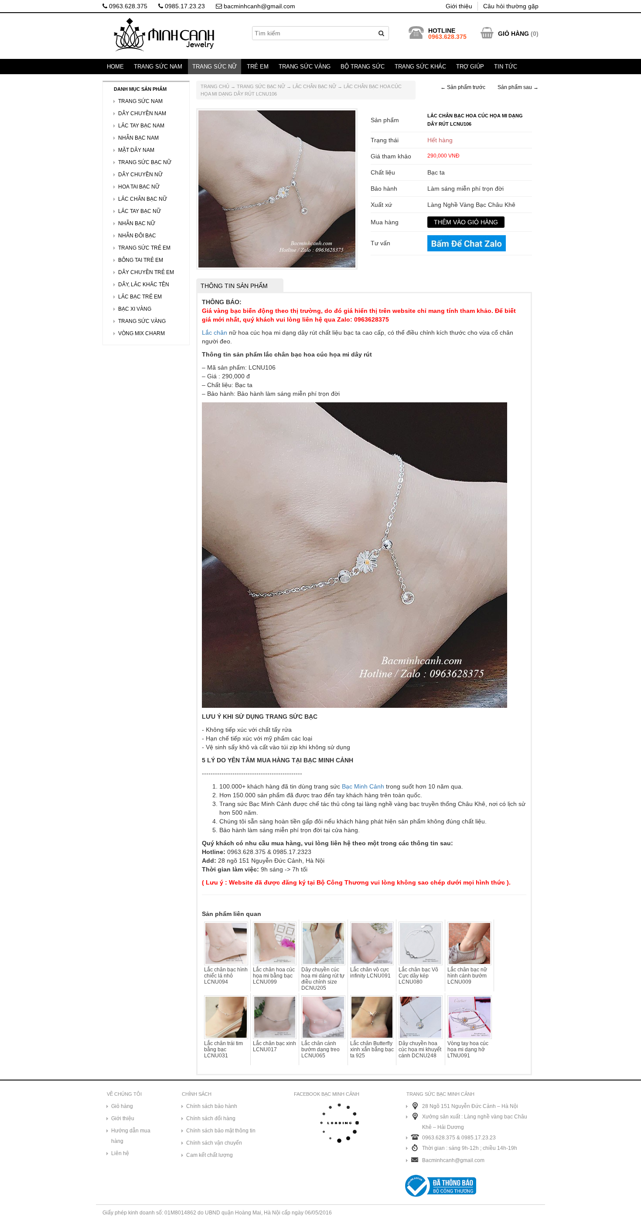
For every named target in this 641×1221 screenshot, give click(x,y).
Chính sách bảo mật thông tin (221, 1131)
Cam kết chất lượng (209, 1155)
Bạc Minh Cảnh (363, 786)
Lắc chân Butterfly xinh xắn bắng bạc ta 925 (372, 1049)
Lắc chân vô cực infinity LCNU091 (370, 973)
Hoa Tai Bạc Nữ (139, 187)
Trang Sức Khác (420, 66)
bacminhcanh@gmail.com (258, 6)
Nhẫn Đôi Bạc (137, 236)
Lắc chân (214, 332)
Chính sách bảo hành (211, 1106)
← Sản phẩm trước (462, 87)
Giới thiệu (459, 6)
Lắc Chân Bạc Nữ (314, 86)
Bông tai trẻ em (140, 260)
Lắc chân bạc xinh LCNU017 (274, 1046)
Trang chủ (215, 86)
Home (115, 66)
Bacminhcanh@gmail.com (453, 1160)
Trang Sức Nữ (214, 66)
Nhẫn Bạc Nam (138, 138)
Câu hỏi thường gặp (511, 6)
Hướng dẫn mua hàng (130, 1136)
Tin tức (505, 66)
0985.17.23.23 (184, 6)
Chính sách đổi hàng (210, 1118)
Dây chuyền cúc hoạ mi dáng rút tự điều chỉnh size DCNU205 (322, 979)
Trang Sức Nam (158, 66)
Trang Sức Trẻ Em (144, 248)
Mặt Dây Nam (136, 150)
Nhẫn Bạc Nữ (136, 223)
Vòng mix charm (141, 333)
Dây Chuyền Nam (142, 113)
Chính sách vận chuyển (214, 1143)
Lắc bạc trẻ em (140, 297)
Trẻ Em (258, 66)
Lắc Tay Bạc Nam (141, 126)
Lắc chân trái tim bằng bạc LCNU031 (223, 1049)
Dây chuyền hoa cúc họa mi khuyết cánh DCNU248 (420, 1049)
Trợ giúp (470, 66)
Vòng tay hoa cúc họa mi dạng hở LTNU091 (467, 1049)
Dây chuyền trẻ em (146, 272)
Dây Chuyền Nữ (140, 174)
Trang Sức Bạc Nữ (261, 86)
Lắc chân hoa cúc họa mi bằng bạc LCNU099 (274, 976)
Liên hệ (120, 1153)
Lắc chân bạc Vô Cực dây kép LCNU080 (418, 976)
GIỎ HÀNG (513, 33)
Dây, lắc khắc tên (143, 284)
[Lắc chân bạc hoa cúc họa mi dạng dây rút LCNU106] (276, 188)
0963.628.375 (127, 6)
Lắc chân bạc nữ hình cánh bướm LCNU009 (467, 976)
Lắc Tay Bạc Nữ (139, 211)
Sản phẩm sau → (518, 87)
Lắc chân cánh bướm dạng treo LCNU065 (320, 1049)
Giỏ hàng (122, 1106)
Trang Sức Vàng (305, 66)
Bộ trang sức (363, 66)
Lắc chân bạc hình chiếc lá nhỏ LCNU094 (226, 976)
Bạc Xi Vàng (134, 309)
